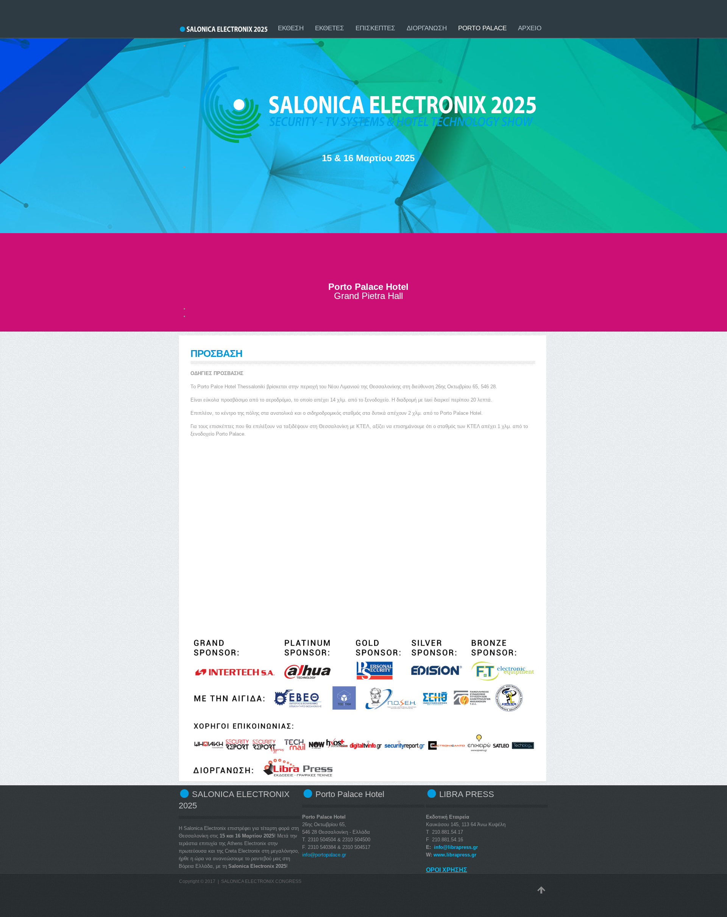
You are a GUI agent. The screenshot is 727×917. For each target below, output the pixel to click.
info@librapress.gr (456, 847)
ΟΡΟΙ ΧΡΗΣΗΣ (446, 870)
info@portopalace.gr (324, 855)
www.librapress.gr (455, 855)
